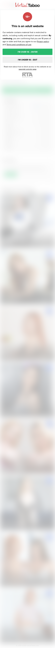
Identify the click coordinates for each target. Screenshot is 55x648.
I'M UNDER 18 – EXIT (27, 59)
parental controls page (27, 69)
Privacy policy (43, 41)
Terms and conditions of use (18, 44)
